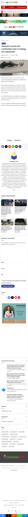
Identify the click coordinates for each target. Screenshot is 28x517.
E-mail (3, 268)
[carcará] (14, 33)
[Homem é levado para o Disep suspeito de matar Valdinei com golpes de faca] (21, 202)
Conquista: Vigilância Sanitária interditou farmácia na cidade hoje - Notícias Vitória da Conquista (15, 396)
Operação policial (6, 441)
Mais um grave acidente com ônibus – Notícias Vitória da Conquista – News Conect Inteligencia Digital (16, 375)
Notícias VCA (6, 55)
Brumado (5, 434)
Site (2, 274)
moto (19, 439)
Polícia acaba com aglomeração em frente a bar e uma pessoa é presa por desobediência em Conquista (6, 211)
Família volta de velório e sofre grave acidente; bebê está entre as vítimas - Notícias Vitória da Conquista (16, 366)
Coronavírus (14, 434)
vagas (4, 446)
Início (3, 40)
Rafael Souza (10, 388)
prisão (15, 441)
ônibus (11, 446)
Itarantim (17, 140)
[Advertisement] (14, 122)
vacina (12, 444)
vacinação (20, 444)
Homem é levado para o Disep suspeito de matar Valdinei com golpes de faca (20, 210)
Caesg (10, 140)
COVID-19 (5, 436)
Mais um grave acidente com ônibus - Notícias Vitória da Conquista (16, 381)
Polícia (7, 40)
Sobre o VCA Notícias (19, 505)
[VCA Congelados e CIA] (14, 7)
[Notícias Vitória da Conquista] (12, 2)
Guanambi (14, 436)
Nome (3, 262)
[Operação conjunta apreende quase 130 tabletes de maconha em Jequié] (21, 222)
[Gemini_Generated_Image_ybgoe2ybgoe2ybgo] (14, 21)
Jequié (12, 439)
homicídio (22, 436)
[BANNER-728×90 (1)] (14, 26)
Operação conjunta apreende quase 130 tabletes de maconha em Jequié (20, 229)
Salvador (5, 444)
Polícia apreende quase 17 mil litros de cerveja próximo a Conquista (6, 229)
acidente (5, 431)
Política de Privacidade (9, 505)
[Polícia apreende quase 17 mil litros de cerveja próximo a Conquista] (7, 222)
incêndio (5, 439)
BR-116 (21, 431)
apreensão (13, 431)
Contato (14, 507)
